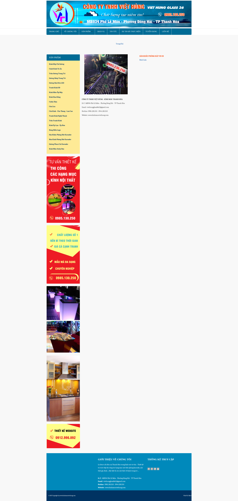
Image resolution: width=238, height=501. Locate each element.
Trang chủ (54, 31)
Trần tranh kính (55, 121)
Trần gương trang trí (57, 73)
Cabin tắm (53, 102)
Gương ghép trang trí (57, 78)
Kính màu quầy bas (56, 149)
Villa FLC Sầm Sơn (188, 495)
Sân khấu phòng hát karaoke (60, 135)
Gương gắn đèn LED (56, 83)
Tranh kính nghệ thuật (58, 116)
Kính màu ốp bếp (55, 92)
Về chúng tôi (70, 31)
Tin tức (113, 31)
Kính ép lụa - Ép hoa (57, 125)
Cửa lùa (52, 106)
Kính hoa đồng (54, 97)
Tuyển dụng (151, 31)
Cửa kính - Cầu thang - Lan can (61, 111)
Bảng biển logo (55, 130)
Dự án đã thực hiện (131, 31)
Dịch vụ (101, 31)
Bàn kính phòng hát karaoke (60, 139)
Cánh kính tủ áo (55, 69)
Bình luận (143, 60)
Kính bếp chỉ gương (56, 64)
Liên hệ (165, 31)
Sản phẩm (86, 31)
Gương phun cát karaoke (58, 144)
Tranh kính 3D (54, 88)
